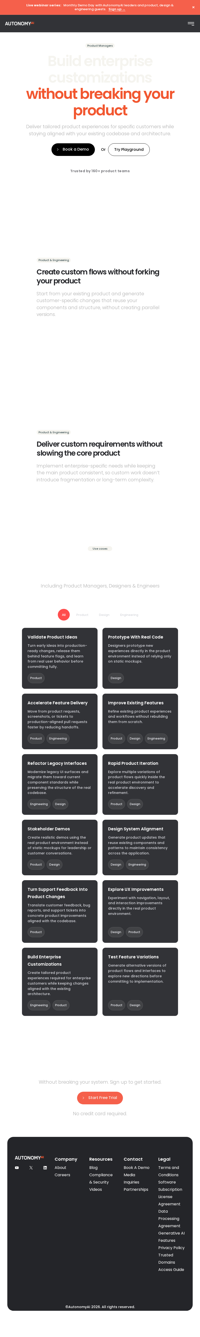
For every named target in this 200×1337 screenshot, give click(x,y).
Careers (62, 1175)
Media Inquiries (131, 1178)
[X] (31, 1168)
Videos (95, 1189)
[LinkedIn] (45, 1168)
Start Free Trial (102, 1097)
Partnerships (136, 1189)
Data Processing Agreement (169, 1219)
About (60, 1167)
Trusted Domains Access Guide (171, 1262)
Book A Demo (137, 1167)
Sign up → (117, 9)
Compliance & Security (101, 1178)
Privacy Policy (171, 1248)
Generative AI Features (171, 1236)
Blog (93, 1167)
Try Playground (129, 149)
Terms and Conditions (168, 1171)
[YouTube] (17, 1168)
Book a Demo (76, 149)
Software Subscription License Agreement (170, 1193)
